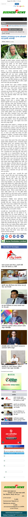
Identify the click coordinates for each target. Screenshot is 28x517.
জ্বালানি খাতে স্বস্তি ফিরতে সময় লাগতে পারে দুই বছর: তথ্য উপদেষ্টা (20, 406)
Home (5, 29)
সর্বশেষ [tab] (14, 392)
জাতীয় (20, 29)
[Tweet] (6, 236)
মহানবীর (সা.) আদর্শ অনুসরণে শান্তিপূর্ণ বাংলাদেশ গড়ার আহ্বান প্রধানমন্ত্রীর (12, 367)
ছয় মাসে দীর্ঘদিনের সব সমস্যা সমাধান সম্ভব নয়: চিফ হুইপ (19, 412)
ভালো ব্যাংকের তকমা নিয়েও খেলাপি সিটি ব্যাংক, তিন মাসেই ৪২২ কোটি (12, 266)
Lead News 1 (14, 29)
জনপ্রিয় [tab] (14, 395)
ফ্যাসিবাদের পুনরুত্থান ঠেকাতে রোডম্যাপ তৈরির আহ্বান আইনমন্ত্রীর (19, 419)
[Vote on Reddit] (18, 236)
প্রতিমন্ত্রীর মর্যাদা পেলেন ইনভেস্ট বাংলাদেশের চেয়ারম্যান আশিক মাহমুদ (13, 347)
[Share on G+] (10, 236)
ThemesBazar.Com (21, 515)
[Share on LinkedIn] (14, 236)
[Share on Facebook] (2, 236)
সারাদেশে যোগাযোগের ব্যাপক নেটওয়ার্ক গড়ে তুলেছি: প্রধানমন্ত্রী (13, 37)
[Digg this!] (22, 236)
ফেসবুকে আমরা (5, 423)
